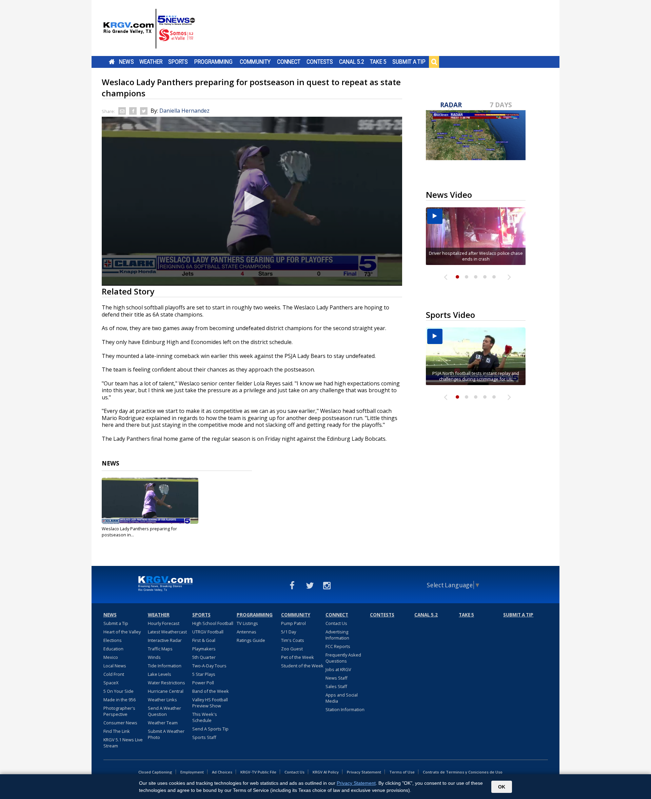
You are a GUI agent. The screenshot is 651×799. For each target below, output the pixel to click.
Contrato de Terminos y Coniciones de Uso (462, 772)
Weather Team (163, 723)
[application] (252, 201)
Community (255, 61)
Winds (154, 657)
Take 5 (378, 61)
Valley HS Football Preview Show (210, 703)
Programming (213, 61)
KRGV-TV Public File (258, 772)
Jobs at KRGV (338, 669)
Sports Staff (204, 737)
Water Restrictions (166, 683)
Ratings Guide (251, 640)
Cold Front (113, 674)
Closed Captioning (155, 772)
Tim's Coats (292, 640)
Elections (112, 640)
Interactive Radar (165, 640)
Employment (192, 772)
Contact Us (336, 623)
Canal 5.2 (351, 61)
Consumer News (120, 723)
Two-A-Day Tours (209, 666)
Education (113, 649)
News (126, 61)
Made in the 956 (119, 700)
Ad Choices (222, 772)
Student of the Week (302, 666)
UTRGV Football (207, 632)
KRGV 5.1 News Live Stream (123, 743)
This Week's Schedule (204, 717)
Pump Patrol (293, 623)
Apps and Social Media (342, 698)
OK (501, 787)
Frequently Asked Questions (343, 658)
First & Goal (203, 640)
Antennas (246, 632)
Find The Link (116, 731)
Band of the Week (210, 691)
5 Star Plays (203, 674)
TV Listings (247, 623)
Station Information (345, 709)
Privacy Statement (364, 772)
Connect (288, 61)
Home (112, 61)
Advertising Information (337, 635)
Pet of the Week (297, 657)
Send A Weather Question (164, 711)
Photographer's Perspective (119, 711)
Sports (178, 61)
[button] (252, 201)
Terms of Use (402, 772)
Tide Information (164, 666)
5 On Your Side (118, 691)
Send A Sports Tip (210, 729)
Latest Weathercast (167, 632)
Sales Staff (336, 686)
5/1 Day (288, 632)
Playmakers (204, 649)
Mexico (110, 657)
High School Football (212, 623)
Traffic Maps (160, 649)
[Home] (149, 29)
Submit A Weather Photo (166, 734)
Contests (320, 61)
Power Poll (203, 683)
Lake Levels (159, 674)
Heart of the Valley (122, 632)
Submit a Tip (408, 61)
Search (434, 61)
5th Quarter (204, 657)
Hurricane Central (165, 691)
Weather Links (162, 700)
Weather (150, 61)
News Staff (337, 678)
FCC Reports (338, 646)
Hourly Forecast (163, 623)
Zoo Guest (292, 649)
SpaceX (110, 683)
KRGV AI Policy (326, 772)
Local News (114, 666)
